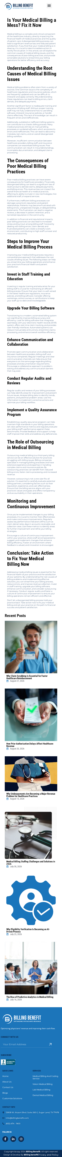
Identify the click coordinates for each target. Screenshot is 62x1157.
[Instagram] (21, 1139)
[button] (49, 5)
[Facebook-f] (5, 1139)
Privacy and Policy (48, 1154)
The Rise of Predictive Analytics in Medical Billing (29, 997)
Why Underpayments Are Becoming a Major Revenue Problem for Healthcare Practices (30, 795)
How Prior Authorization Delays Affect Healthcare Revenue (29, 745)
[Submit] (50, 1044)
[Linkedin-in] (13, 1139)
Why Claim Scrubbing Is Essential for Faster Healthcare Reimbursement (27, 677)
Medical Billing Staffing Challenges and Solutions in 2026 (30, 862)
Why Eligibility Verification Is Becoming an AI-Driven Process (28, 930)
